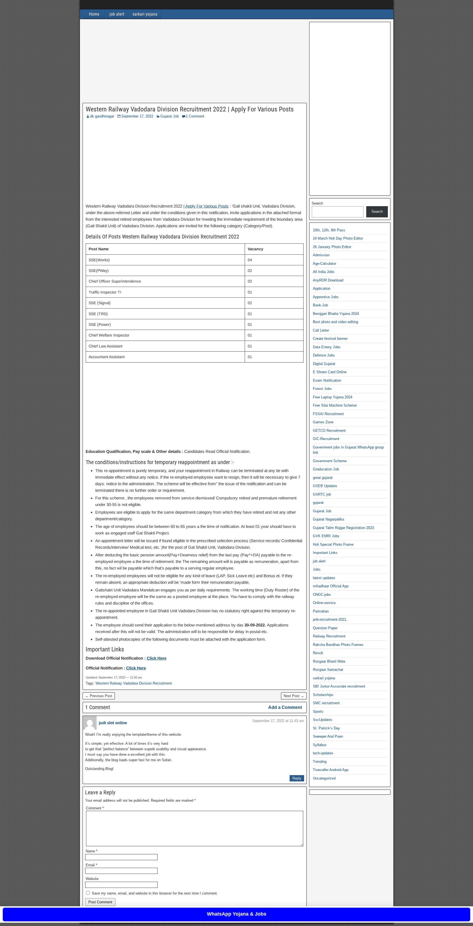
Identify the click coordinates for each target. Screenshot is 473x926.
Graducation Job (326, 469)
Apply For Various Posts (207, 206)
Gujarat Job (169, 116)
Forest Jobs (322, 389)
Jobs (317, 569)
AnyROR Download (328, 280)
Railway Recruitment (329, 636)
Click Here (156, 658)
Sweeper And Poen (328, 736)
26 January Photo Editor (332, 247)
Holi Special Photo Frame (333, 544)
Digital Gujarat (324, 364)
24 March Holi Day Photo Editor (338, 238)
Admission (321, 255)
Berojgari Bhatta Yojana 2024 (336, 314)
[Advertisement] (195, 62)
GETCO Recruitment (329, 431)
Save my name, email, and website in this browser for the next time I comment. (155, 893)
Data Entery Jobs (327, 347)
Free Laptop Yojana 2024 (332, 397)
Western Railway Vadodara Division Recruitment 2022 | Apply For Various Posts (190, 109)
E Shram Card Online (330, 372)
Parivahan (321, 611)
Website (92, 879)
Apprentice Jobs (326, 297)
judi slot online (113, 722)
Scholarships (323, 695)
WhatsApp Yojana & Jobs (236, 914)
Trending (320, 762)
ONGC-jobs (322, 595)
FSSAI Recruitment (328, 414)
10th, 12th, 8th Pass (329, 230)
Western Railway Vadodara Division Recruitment (134, 683)
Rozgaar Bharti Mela (329, 661)
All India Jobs (323, 272)
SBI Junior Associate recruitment (339, 686)
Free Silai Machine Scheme (335, 405)
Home (94, 14)
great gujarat (323, 478)
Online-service (324, 603)
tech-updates (323, 753)
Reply (296, 778)
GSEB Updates (325, 486)
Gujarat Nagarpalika (328, 519)
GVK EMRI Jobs (326, 536)
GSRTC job (322, 494)
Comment (95, 808)
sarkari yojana (144, 14)
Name (91, 851)
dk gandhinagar (102, 116)
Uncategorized (324, 778)
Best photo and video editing (335, 322)
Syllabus (320, 745)
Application (321, 288)
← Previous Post (98, 696)
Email (91, 865)
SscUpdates (322, 720)
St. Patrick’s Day (326, 728)
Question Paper (325, 628)
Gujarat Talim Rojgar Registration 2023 (343, 528)
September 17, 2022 (137, 116)
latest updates (324, 578)
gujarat (318, 503)
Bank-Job (320, 305)
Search (317, 203)
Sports (318, 711)
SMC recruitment (326, 703)
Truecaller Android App (330, 770)
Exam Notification (327, 380)
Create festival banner (330, 339)
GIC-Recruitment (326, 439)
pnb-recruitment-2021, (330, 619)
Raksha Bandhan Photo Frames (338, 645)
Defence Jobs (324, 355)
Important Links (325, 553)
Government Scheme (330, 461)
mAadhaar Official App (330, 586)
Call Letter (321, 330)
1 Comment (195, 116)
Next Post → (294, 696)
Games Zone (323, 422)
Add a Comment (285, 707)
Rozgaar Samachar (328, 670)
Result (318, 653)
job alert (116, 14)
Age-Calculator (324, 263)
